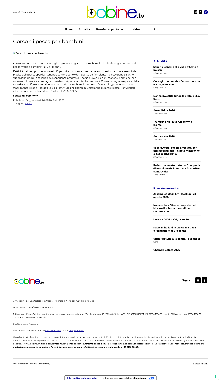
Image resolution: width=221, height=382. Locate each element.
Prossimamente (166, 188)
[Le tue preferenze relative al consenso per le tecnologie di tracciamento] (216, 377)
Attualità (84, 29)
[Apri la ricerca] (155, 29)
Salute (28, 103)
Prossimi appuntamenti (111, 29)
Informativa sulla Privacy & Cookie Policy (31, 364)
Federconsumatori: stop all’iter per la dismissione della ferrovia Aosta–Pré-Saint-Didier (176, 168)
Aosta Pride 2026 (164, 110)
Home (68, 29)
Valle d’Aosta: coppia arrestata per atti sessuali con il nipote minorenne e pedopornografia (176, 151)
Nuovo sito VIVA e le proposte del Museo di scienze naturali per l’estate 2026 (174, 208)
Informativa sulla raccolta (82, 378)
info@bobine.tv (76, 330)
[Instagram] (195, 12)
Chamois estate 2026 (166, 250)
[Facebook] (200, 12)
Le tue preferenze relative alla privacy (123, 378)
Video (136, 29)
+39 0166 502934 (53, 330)
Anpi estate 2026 (164, 136)
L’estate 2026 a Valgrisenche (171, 219)
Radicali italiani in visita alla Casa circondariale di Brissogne (174, 229)
